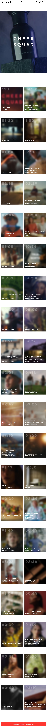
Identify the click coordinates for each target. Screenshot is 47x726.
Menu (23, 2)
